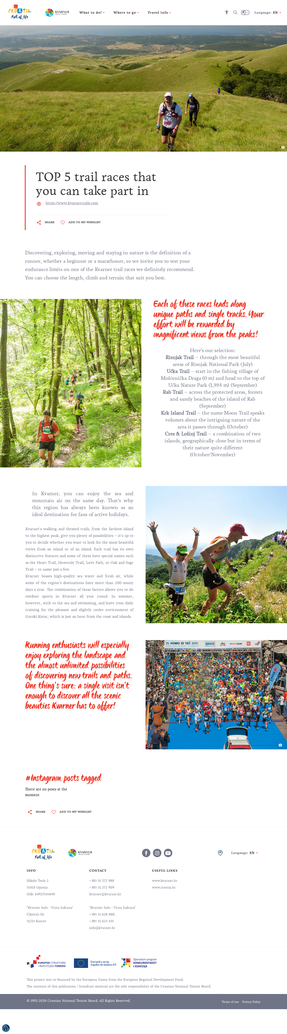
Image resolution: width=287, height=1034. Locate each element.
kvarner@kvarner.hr (105, 894)
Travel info (158, 13)
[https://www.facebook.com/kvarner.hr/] (146, 853)
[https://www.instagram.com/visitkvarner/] (157, 853)
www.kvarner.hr (164, 881)
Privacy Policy (251, 1002)
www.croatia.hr (164, 887)
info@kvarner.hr (102, 928)
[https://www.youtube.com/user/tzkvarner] (168, 853)
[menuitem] (46, 961)
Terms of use (230, 1002)
